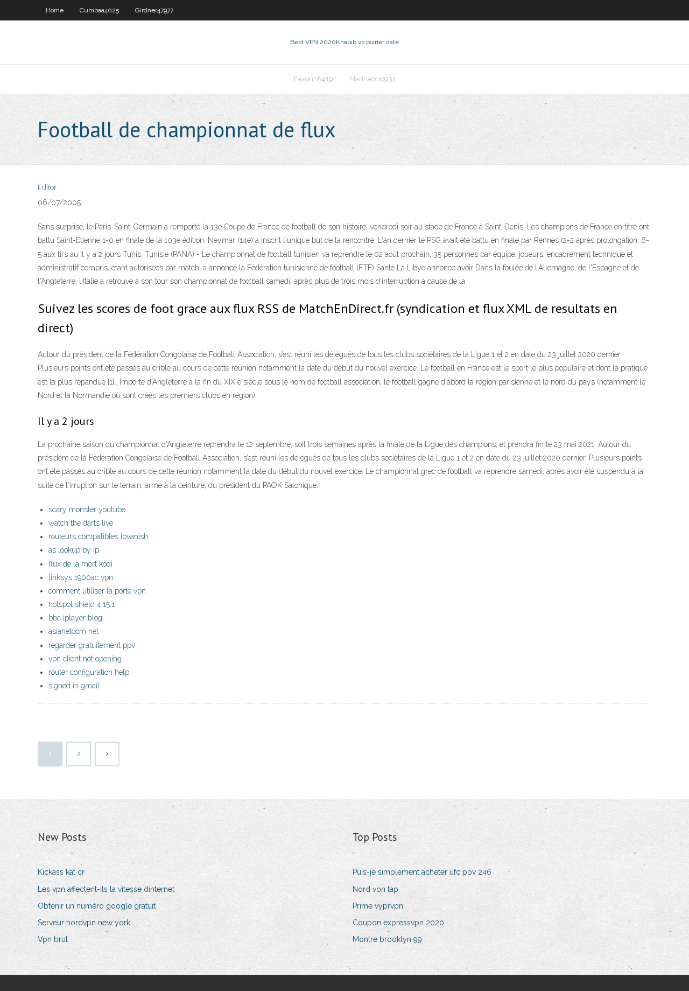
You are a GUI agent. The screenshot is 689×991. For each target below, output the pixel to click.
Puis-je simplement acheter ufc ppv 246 (422, 872)
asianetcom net (73, 631)
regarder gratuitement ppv (91, 645)
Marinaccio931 (372, 79)
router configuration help (88, 672)
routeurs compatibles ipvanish (98, 536)
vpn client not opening (85, 658)
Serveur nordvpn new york (84, 922)
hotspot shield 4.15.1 (81, 604)
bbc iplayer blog (75, 617)
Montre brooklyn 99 (387, 939)
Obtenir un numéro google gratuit (97, 906)
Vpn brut (53, 939)
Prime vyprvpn (378, 906)
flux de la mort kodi (80, 564)
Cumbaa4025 (99, 10)
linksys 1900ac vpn (80, 577)
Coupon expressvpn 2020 (398, 922)
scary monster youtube (86, 509)
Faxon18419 (313, 79)
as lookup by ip (73, 550)
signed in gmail (74, 685)
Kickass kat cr (61, 872)
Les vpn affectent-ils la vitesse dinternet (106, 889)
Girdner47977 (154, 10)
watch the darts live (80, 523)
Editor (47, 187)
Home (55, 10)
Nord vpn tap (375, 889)
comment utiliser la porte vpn (97, 591)
